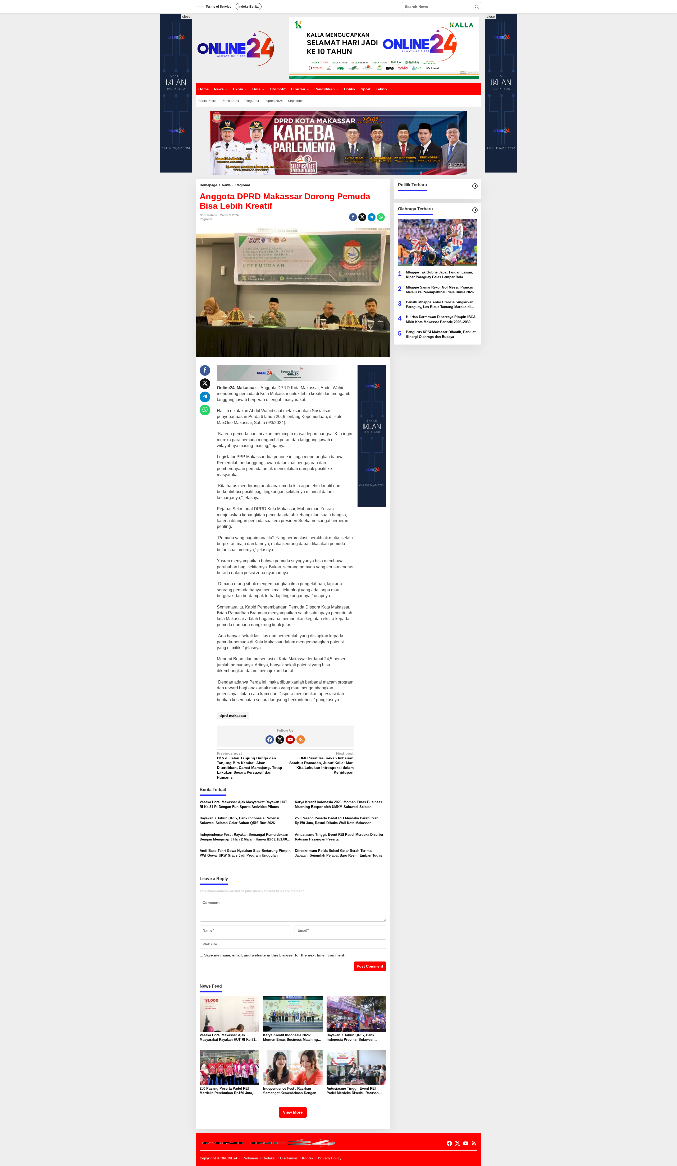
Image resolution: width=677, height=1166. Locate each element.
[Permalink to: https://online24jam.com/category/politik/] (475, 186)
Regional (206, 219)
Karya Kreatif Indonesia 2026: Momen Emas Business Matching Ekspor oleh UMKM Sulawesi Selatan (338, 804)
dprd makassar (232, 715)
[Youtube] (290, 739)
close (186, 16)
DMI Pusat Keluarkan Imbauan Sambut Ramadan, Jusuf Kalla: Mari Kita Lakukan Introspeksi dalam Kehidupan (321, 763)
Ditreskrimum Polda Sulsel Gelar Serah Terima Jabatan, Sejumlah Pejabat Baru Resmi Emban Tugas (338, 853)
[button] (476, 6)
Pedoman (250, 1158)
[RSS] (300, 739)
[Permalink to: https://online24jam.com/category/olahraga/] (475, 210)
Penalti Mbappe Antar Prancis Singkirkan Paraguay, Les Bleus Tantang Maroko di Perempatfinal (439, 304)
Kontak (307, 1158)
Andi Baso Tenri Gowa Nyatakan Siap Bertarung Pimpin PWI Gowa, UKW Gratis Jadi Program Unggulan (245, 853)
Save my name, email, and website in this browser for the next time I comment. (274, 955)
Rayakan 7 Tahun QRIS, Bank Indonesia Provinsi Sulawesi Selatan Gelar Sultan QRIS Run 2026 (239, 820)
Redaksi (269, 1158)
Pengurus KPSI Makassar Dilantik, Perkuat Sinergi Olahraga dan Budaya (440, 334)
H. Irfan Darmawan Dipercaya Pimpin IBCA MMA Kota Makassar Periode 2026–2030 (440, 319)
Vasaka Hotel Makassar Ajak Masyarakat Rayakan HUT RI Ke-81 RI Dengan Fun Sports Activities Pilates (243, 804)
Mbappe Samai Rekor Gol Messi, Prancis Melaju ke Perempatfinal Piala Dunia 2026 (440, 289)
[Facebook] (270, 739)
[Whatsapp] (381, 217)
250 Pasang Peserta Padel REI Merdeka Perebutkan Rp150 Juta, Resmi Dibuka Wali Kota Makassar (336, 820)
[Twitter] (280, 739)
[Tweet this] (362, 217)
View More (293, 1112)
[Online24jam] (235, 48)
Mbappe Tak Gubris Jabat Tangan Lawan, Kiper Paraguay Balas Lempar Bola (439, 274)
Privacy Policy (329, 1158)
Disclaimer (289, 1158)
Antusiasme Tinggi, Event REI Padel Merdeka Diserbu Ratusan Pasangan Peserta (339, 837)
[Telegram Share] (372, 217)
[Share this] (353, 217)
